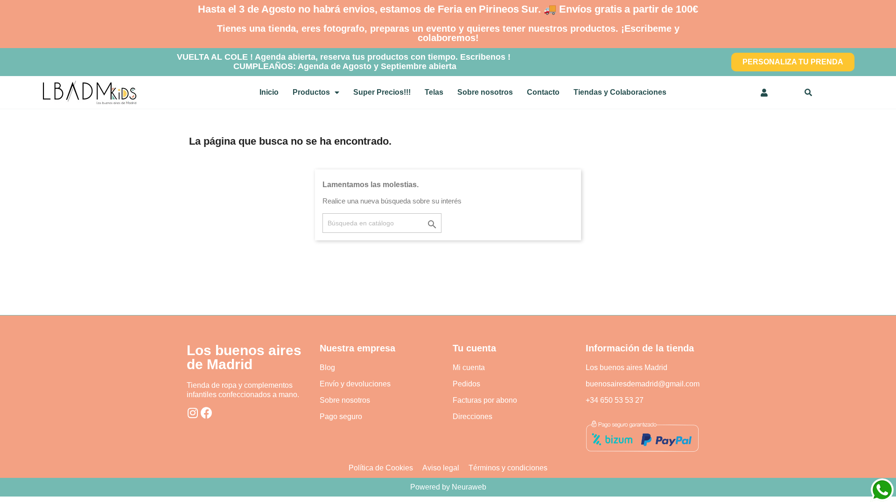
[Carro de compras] (787, 92)
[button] (792, 62)
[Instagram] (192, 413)
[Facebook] (206, 413)
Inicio (269, 92)
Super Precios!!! (382, 92)
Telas (434, 92)
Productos (311, 92)
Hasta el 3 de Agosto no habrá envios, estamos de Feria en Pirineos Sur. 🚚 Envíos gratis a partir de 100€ (448, 9)
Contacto (543, 92)
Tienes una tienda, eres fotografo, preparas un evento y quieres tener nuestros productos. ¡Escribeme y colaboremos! (448, 33)
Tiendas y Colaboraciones (620, 92)
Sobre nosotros (485, 92)
